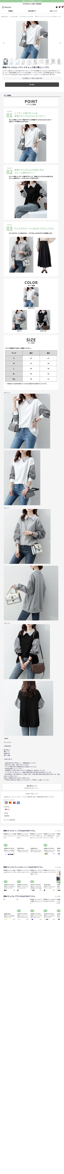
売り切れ (32, 84)
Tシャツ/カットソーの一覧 (26, 16)
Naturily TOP (4, 16)
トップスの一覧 (13, 16)
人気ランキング (53, 11)
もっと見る (58, 830)
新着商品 (11, 11)
